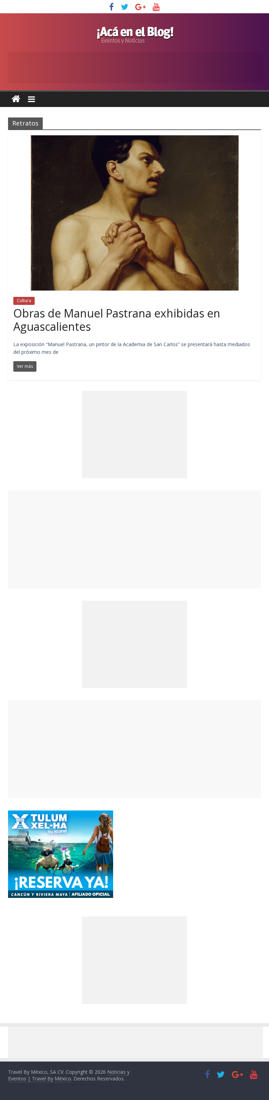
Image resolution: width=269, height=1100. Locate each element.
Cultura (24, 300)
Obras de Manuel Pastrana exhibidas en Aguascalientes (116, 320)
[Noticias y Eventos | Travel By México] (16, 99)
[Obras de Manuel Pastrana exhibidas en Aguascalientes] (135, 139)
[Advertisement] (134, 539)
